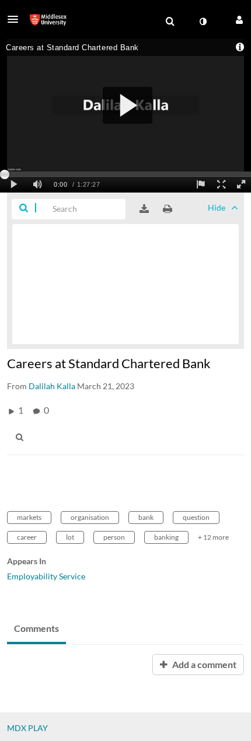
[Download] (144, 209)
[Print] (167, 209)
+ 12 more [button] (213, 537)
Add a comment (203, 664)
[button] (16, 19)
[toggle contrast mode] (202, 21)
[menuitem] (170, 21)
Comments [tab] (36, 628)
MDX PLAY (27, 728)
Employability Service (46, 576)
